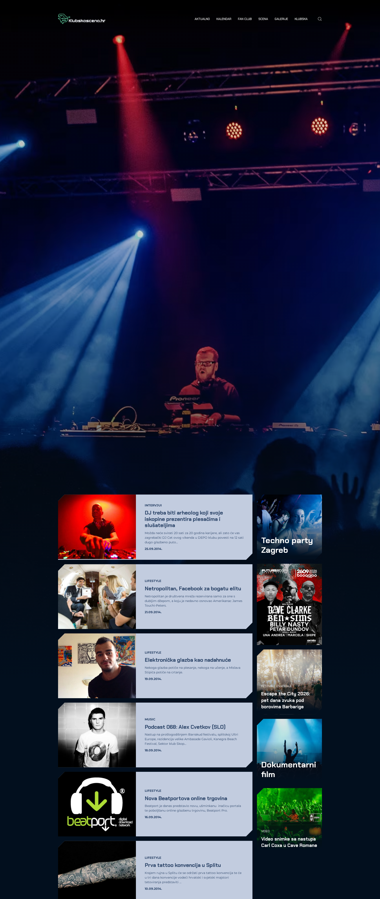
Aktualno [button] (202, 19)
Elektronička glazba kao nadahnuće (188, 659)
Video (265, 831)
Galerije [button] (281, 19)
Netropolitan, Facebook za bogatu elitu (193, 588)
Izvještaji (283, 686)
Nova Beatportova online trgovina (186, 798)
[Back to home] (81, 19)
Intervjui (153, 505)
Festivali (268, 686)
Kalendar (223, 19)
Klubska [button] (301, 19)
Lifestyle (153, 581)
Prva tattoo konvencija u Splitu (183, 865)
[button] (320, 19)
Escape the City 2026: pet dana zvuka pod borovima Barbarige (285, 700)
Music (150, 719)
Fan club (245, 19)
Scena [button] (263, 19)
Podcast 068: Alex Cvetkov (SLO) (185, 726)
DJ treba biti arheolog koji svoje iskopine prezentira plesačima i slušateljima (184, 519)
